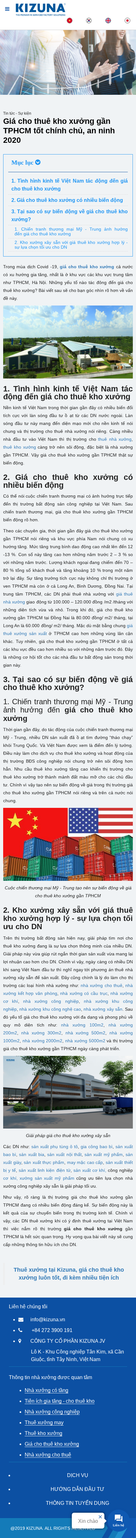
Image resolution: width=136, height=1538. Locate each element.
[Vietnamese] (69, 20)
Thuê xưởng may (44, 1422)
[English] (108, 20)
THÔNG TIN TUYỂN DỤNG (77, 1503)
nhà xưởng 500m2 (85, 1032)
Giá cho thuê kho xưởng (52, 1444)
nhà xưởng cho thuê (101, 985)
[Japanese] (127, 20)
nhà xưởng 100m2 (82, 1024)
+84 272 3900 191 (52, 1330)
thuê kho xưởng (19, 447)
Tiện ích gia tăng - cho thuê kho (60, 1401)
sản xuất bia (31, 1154)
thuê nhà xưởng (115, 439)
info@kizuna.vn (47, 1319)
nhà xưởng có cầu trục (84, 993)
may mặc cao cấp (85, 1162)
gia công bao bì (97, 1146)
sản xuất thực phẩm (44, 1162)
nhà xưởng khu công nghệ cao (50, 1009)
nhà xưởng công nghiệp (50, 1001)
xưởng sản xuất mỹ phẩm (47, 1178)
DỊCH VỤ (77, 1475)
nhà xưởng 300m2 (41, 1032)
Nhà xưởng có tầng (46, 1390)
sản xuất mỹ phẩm (103, 1154)
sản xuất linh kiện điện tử (44, 1170)
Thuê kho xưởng (43, 1433)
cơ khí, (10, 1178)
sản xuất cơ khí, (89, 1170)
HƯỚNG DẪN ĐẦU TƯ (77, 1489)
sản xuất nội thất (64, 1154)
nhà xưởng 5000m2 (85, 1040)
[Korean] (89, 20)
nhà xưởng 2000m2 (42, 1040)
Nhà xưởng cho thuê (48, 1454)
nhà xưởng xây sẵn (102, 1009)
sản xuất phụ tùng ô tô (54, 1146)
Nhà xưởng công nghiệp (52, 1411)
